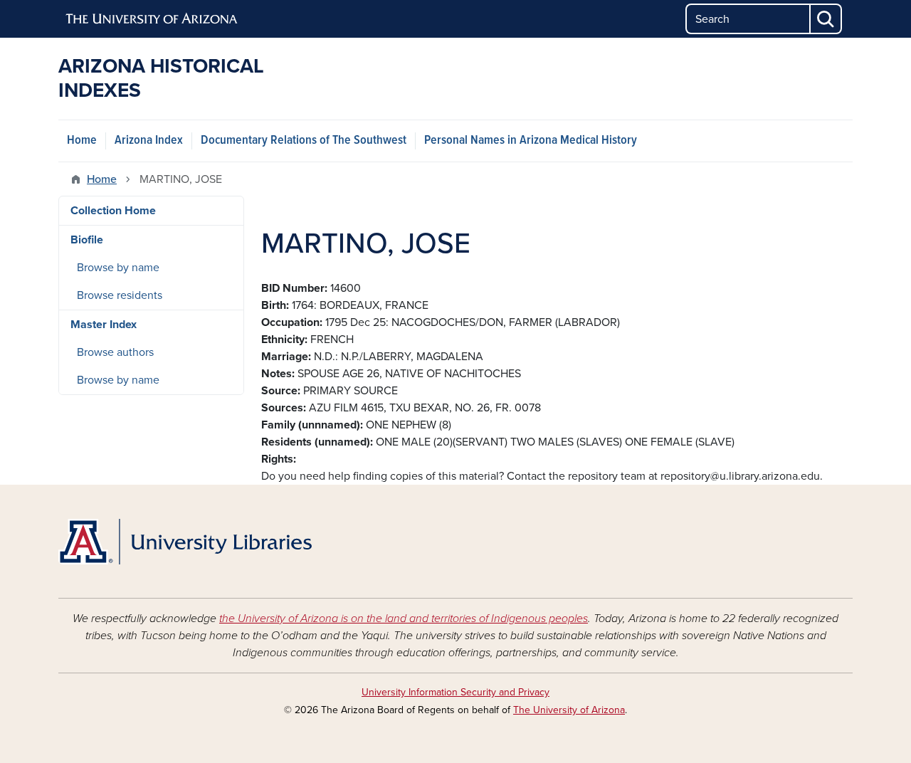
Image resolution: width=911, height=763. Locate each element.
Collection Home (113, 211)
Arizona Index (149, 140)
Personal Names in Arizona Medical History (530, 140)
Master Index (103, 324)
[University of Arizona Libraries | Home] (185, 541)
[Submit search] (826, 19)
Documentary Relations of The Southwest (303, 140)
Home (82, 140)
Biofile (86, 240)
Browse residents (119, 295)
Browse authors (115, 352)
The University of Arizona (569, 710)
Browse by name (118, 268)
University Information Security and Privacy (455, 692)
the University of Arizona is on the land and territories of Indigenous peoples (403, 618)
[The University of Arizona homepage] (152, 19)
